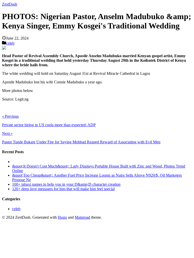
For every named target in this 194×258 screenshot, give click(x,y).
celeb (10, 43)
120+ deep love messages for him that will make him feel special (63, 189)
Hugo (62, 217)
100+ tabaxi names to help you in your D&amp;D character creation (66, 184)
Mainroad (82, 217)
